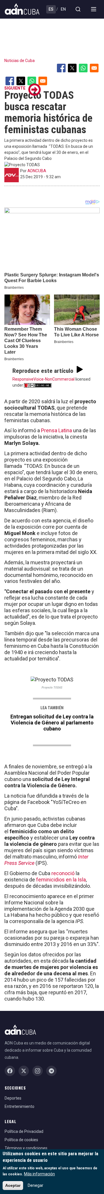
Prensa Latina (56, 430)
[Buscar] (78, 9)
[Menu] (93, 9)
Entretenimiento (19, 1106)
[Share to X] (72, 68)
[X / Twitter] (23, 1071)
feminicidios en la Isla (61, 880)
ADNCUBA (36, 170)
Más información (39, 1174)
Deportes (13, 1098)
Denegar (35, 1185)
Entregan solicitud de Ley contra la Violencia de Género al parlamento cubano (52, 723)
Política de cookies (21, 1139)
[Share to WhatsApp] (83, 68)
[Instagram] (37, 1071)
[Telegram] (51, 1071)
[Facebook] (10, 1071)
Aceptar (13, 1185)
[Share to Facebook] (61, 68)
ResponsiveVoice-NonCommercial (43, 379)
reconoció (63, 873)
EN (63, 9)
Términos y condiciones (26, 1148)
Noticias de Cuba (19, 60)
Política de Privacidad (24, 1131)
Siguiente (14, 88)
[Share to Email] (94, 68)
